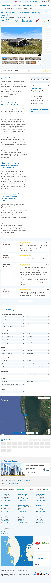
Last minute (43, 5)
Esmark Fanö (21, 516)
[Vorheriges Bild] (3, 40)
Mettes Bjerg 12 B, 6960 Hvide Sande (22, 480)
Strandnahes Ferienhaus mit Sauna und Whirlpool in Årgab (21, 8)
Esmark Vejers (39, 505)
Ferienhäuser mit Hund (23, 5)
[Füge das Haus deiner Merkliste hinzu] (48, 12)
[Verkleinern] (49, 432)
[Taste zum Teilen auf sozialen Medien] (44, 12)
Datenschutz (26, 574)
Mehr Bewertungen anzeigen (25, 301)
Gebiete (9, 480)
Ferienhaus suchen (6, 5)
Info (31, 5)
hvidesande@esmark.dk (34, 474)
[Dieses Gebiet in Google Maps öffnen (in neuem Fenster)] (2, 434)
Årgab (18, 17)
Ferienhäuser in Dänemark (13, 483)
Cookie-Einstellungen (6, 576)
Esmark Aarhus (4, 527)
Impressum (20, 574)
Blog (48, 5)
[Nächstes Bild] (39, 40)
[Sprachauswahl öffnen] (16, 1)
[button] (26, 415)
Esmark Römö (39, 516)
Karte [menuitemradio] (40, 398)
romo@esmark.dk (39, 520)
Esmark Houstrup (4, 505)
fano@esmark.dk (21, 520)
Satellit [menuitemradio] (47, 398)
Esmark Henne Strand (23, 505)
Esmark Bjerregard (22, 494)
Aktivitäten (36, 5)
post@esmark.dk (4, 531)
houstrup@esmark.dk (5, 509)
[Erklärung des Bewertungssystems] (4, 17)
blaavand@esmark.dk (5, 520)
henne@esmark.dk (21, 509)
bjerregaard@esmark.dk (23, 498)
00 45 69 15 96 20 (33, 472)
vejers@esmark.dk (39, 509)
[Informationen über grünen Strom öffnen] (48, 21)
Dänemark (14, 5)
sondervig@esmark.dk (5, 498)
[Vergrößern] (49, 430)
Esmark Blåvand (4, 516)
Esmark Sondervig (5, 494)
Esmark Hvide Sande (36, 88)
